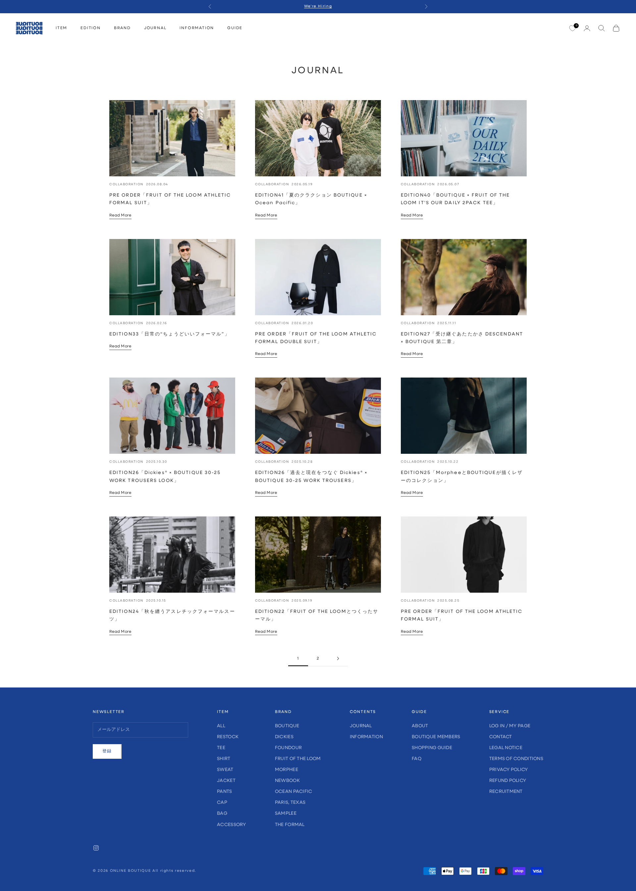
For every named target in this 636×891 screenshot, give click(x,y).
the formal (290, 824)
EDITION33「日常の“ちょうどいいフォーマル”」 (169, 334)
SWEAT (225, 769)
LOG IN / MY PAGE (509, 726)
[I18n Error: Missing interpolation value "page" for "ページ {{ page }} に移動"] (338, 658)
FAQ (416, 758)
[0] (572, 28)
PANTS (224, 791)
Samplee (285, 813)
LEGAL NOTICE (505, 747)
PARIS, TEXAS (290, 802)
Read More (120, 215)
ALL (221, 726)
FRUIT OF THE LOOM (298, 758)
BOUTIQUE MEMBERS (436, 737)
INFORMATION (197, 28)
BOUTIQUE (287, 726)
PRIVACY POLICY (508, 769)
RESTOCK (227, 737)
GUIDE (234, 28)
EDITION (90, 28)
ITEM (61, 28)
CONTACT (500, 737)
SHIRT (223, 758)
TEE (221, 747)
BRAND (122, 28)
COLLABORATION (126, 184)
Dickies (284, 737)
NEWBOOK (287, 780)
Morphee (286, 769)
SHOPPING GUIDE (432, 747)
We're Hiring (318, 6)
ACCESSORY (231, 824)
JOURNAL (155, 28)
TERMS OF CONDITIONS (516, 758)
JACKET (226, 780)
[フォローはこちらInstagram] (96, 848)
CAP (222, 802)
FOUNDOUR (288, 747)
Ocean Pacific (293, 791)
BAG (222, 813)
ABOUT (420, 726)
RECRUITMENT (506, 791)
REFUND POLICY (507, 780)
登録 (107, 751)
